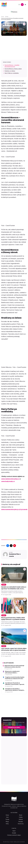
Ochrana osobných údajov (14, 835)
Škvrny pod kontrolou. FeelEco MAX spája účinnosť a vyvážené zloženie (13, 618)
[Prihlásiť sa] (19, 4)
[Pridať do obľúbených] (24, 24)
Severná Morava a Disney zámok (13, 68)
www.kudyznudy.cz (8, 481)
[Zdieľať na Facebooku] (7, 545)
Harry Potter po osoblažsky (12, 73)
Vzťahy (21, 817)
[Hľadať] (22, 4)
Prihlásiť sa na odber (14, 727)
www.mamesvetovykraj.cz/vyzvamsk (14, 509)
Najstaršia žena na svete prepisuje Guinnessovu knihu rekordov (14, 666)
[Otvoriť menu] (25, 4)
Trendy (6, 16)
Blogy (7, 821)
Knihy (7, 823)
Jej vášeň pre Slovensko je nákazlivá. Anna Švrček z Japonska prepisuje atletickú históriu (15, 683)
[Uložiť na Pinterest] (14, 545)
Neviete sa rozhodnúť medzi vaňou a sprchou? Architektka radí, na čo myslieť (13, 588)
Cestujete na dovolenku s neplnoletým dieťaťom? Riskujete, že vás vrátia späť (14, 689)
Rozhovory (21, 823)
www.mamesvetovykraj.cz (10, 479)
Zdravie (21, 819)
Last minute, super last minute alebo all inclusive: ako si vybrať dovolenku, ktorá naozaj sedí (14, 649)
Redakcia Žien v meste (8, 32)
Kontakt (14, 833)
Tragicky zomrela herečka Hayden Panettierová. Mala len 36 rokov (14, 677)
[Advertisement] (14, 47)
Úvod (2, 16)
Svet (7, 817)
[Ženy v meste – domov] (4, 4)
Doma (7, 815)
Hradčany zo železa (10, 71)
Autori (14, 830)
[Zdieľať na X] (11, 545)
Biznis (20, 815)
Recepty (21, 821)
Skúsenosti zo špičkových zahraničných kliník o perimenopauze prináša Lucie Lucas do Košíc (13, 672)
